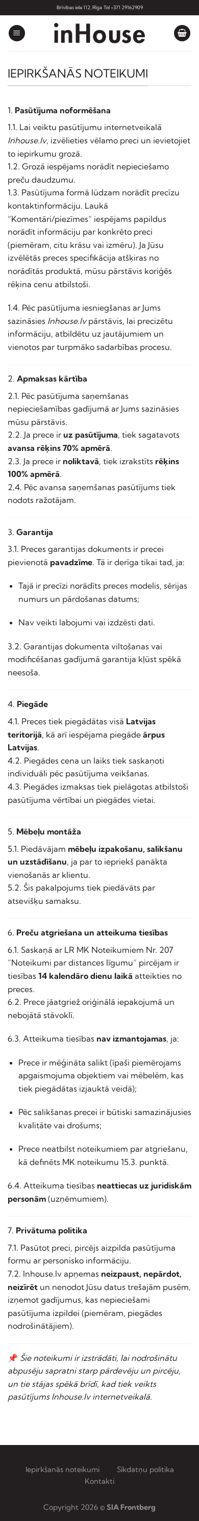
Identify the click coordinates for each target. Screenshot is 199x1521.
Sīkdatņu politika (145, 1469)
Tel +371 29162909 (123, 7)
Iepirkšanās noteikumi (64, 1469)
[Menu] (17, 33)
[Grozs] (182, 33)
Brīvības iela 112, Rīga (79, 7)
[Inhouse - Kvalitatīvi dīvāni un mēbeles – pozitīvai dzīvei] (99, 33)
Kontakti (99, 1481)
